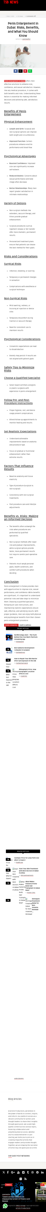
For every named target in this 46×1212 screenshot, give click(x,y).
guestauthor (26, 39)
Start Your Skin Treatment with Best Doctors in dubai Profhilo (29, 871)
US (42, 1185)
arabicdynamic (19, 1078)
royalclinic (24, 676)
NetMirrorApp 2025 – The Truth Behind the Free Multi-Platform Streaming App (26, 637)
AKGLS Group (20, 1206)
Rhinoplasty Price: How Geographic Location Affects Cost (27, 671)
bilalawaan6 (20, 642)
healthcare (19, 862)
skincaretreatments (27, 875)
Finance (8, 1185)
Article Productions (23, 1208)
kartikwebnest (20, 652)
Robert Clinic (31, 892)
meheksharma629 (22, 663)
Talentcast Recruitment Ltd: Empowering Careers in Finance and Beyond (16, 1199)
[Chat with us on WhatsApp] (5, 1206)
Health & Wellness (25, 625)
